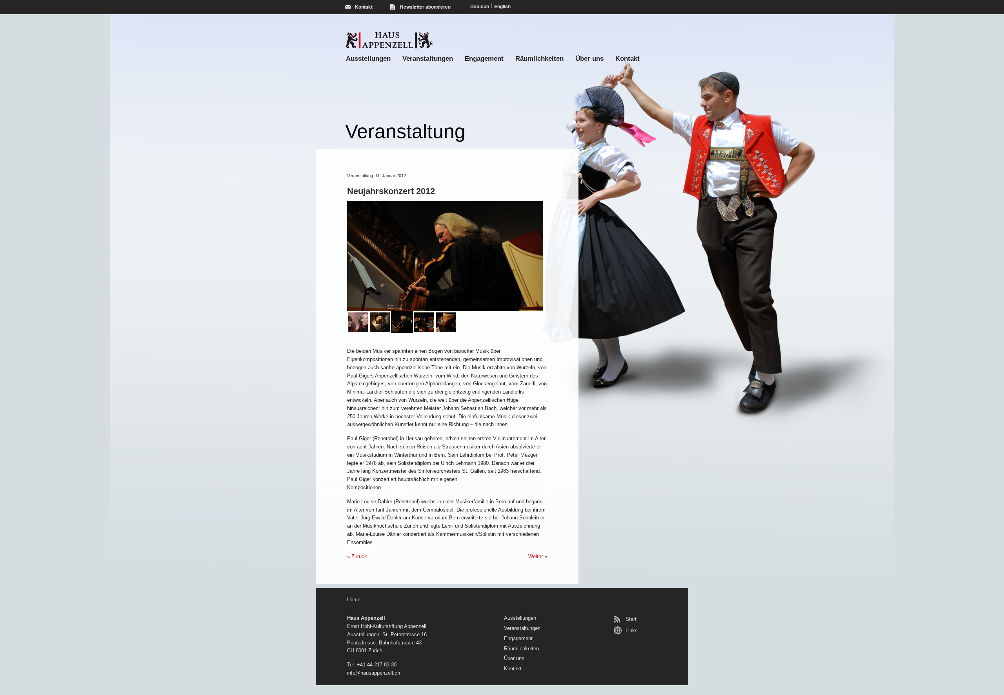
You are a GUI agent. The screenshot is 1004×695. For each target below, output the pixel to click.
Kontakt (627, 58)
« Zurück (357, 556)
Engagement (484, 58)
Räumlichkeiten (539, 58)
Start (631, 619)
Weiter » (537, 556)
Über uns (589, 58)
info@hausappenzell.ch (373, 673)
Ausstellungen (368, 58)
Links (632, 630)
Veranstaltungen (427, 58)
